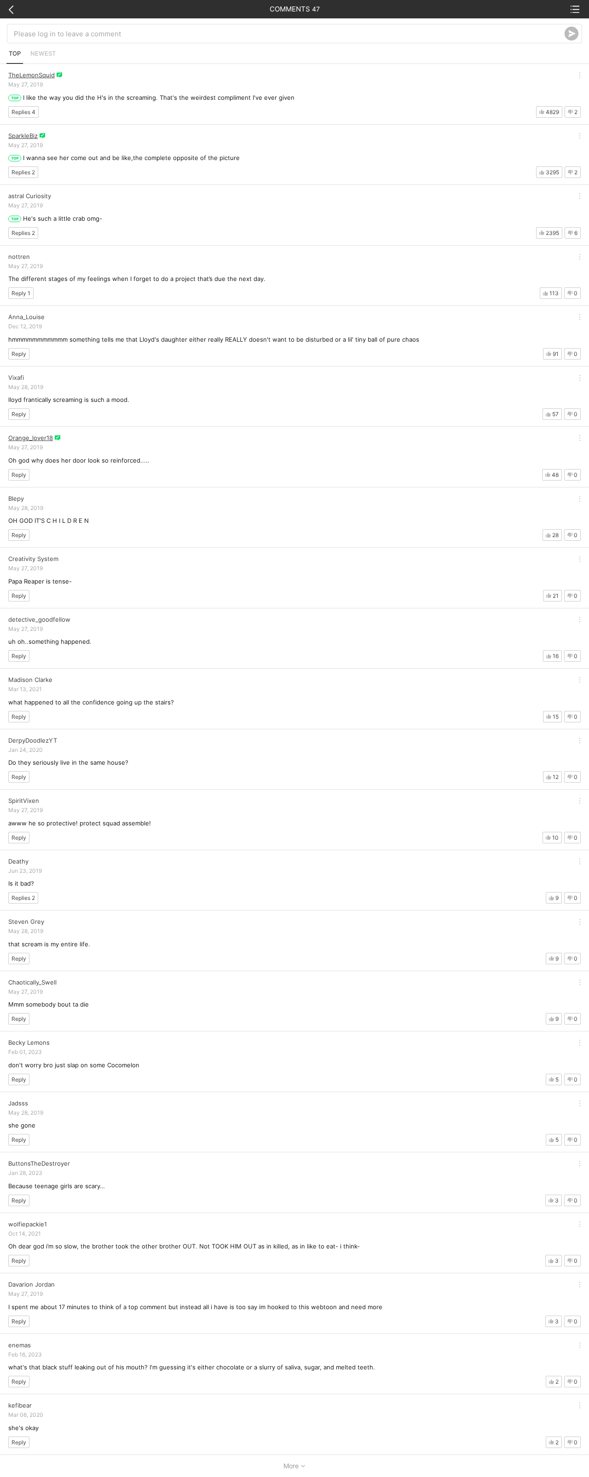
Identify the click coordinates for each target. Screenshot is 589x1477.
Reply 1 (21, 293)
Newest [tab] (43, 53)
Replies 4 (23, 112)
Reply (19, 353)
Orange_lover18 (30, 437)
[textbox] (289, 33)
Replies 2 (23, 172)
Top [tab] (15, 53)
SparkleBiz (23, 135)
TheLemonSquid (31, 75)
